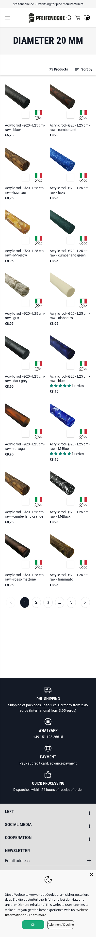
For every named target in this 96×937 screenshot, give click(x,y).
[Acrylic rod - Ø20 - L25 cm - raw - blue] (70, 351)
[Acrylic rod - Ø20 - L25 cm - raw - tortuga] (25, 419)
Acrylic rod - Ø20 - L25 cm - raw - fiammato (70, 577)
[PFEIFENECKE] (46, 18)
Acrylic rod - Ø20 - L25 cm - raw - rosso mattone (25, 577)
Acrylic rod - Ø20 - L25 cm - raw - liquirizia (25, 190)
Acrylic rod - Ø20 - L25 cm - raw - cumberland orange (25, 514)
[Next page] (85, 602)
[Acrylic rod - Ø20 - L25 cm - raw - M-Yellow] (25, 225)
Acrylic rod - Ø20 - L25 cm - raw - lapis (70, 190)
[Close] (91, 874)
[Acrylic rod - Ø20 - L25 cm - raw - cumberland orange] (25, 487)
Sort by (86, 69)
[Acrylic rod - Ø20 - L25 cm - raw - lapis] (70, 163)
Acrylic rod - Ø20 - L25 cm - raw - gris (25, 316)
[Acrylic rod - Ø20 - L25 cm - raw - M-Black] (70, 487)
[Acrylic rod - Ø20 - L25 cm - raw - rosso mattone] (25, 549)
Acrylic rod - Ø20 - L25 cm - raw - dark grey (25, 378)
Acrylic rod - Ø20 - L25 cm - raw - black (25, 127)
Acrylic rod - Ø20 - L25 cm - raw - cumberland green (70, 253)
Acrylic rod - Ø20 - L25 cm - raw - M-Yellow (25, 253)
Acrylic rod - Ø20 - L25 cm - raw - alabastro (70, 316)
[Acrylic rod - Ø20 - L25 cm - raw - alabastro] (70, 288)
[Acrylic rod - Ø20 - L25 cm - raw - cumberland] (70, 100)
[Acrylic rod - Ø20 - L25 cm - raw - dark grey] (25, 351)
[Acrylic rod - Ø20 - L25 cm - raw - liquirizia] (25, 163)
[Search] (68, 17)
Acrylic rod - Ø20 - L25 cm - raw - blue (70, 378)
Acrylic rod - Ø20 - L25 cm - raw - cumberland (70, 127)
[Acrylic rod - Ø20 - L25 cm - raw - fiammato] (70, 549)
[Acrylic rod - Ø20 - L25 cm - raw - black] (25, 100)
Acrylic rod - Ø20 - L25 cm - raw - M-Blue (70, 446)
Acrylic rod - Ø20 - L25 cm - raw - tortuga (25, 446)
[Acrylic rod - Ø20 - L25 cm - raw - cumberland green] (70, 225)
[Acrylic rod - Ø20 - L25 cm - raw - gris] (25, 288)
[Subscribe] (89, 861)
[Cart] (77, 17)
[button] (8, 18)
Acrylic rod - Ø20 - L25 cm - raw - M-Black (70, 514)
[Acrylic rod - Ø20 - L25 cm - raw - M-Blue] (70, 419)
